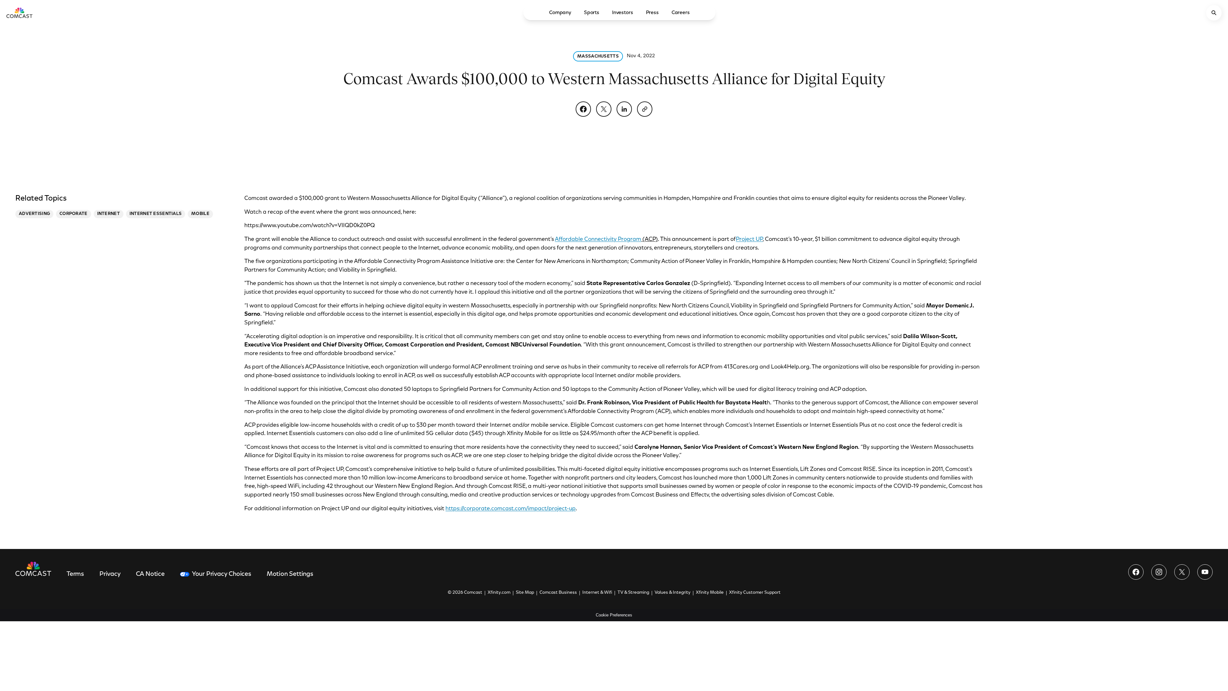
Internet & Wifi (597, 593)
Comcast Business (558, 593)
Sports (591, 12)
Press (652, 12)
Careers (681, 12)
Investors (622, 12)
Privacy (110, 574)
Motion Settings (290, 574)
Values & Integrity (672, 593)
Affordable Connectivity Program (598, 239)
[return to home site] (19, 13)
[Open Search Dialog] (1214, 12)
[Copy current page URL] (644, 109)
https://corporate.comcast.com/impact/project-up (510, 509)
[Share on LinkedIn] (624, 109)
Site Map (525, 593)
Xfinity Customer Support (755, 593)
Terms (75, 574)
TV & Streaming (633, 593)
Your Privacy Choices (221, 574)
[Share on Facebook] (583, 109)
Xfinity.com (499, 593)
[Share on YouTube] (1205, 572)
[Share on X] (603, 109)
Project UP (749, 239)
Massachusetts (598, 56)
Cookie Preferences (614, 615)
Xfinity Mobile (710, 593)
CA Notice (150, 574)
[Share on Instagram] (1159, 572)
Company (560, 12)
